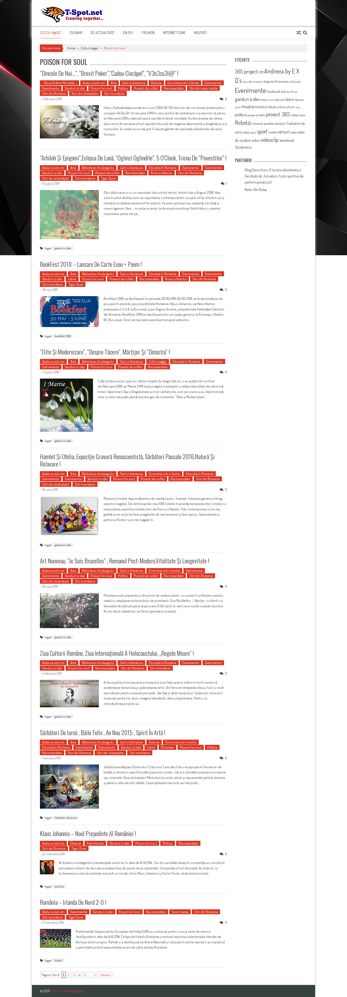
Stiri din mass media (203, 88)
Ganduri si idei (75, 88)
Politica (123, 88)
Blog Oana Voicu (256, 170)
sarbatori (280, 123)
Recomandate (173, 88)
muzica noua (265, 106)
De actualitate (102, 32)
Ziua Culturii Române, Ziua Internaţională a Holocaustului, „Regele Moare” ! (117, 653)
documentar (255, 81)
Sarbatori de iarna (65, 818)
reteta (294, 115)
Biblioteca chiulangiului (98, 167)
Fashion (148, 32)
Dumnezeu (282, 81)
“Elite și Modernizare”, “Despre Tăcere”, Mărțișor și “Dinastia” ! (105, 351)
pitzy (298, 107)
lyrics (238, 107)
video (256, 140)
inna (270, 100)
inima (263, 99)
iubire (289, 99)
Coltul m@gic (50, 32)
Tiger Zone (108, 178)
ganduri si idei (63, 248)
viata (293, 132)
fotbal (58, 960)
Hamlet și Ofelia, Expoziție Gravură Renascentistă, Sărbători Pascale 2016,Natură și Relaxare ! (127, 460)
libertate (299, 100)
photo (290, 107)
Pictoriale (167, 747)
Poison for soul (101, 88)
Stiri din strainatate (85, 93)
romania (257, 123)
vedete (272, 132)
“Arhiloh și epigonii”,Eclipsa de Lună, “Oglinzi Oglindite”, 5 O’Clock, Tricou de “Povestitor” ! (133, 157)
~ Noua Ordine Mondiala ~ (59, 83)
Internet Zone (174, 32)
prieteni (261, 115)
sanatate (268, 123)
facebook (273, 91)
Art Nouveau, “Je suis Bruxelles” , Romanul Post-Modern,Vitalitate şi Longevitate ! (124, 560)
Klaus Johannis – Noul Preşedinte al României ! (88, 833)
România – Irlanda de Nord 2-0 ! (73, 902)
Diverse (156, 83)
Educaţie (296, 81)
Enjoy (128, 32)
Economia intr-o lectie (183, 83)
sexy (246, 132)
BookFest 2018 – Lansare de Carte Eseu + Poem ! (91, 264)
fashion (285, 92)
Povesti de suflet (146, 88)
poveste (251, 115)
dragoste (268, 81)
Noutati (200, 32)
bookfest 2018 (63, 336)
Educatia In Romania (162, 167)
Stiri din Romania (54, 93)
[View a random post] (298, 32)
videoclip (270, 139)
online (280, 107)
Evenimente (213, 83)
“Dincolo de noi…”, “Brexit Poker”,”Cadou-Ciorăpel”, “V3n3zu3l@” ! (109, 73)
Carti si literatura (133, 83)
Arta (113, 83)
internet (279, 100)
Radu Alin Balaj (256, 189)
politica (59, 886)
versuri (283, 132)
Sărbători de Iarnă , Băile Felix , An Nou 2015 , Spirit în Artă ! (102, 732)
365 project (246, 71)
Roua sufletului (161, 173)
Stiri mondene (114, 93)
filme (294, 92)
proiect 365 (278, 114)
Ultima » (105, 975)
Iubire (72, 279)
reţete (302, 115)
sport (262, 131)
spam (253, 132)
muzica (247, 106)
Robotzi (243, 122)
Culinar (76, 32)
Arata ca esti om (94, 83)
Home (71, 48)
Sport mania (180, 912)
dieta (245, 81)
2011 (260, 72)
